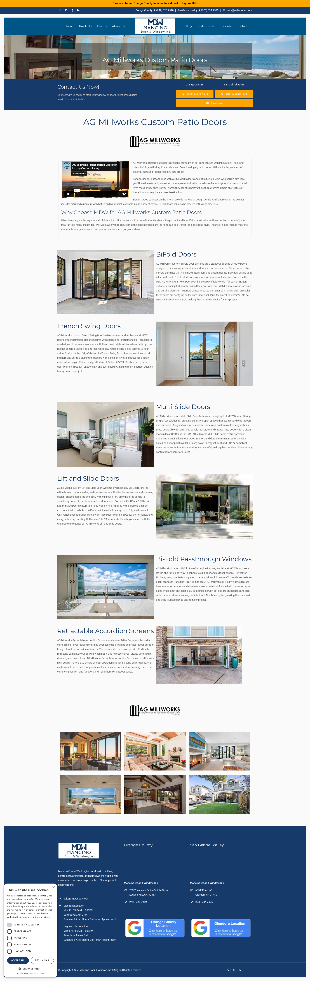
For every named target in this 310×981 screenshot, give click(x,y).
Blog (115, 970)
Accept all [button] (18, 960)
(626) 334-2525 (210, 10)
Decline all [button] (42, 960)
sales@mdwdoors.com (239, 10)
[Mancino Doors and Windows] (155, 26)
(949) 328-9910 (165, 10)
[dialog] (30, 930)
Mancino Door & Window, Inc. (95, 970)
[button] (30, 968)
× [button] (53, 887)
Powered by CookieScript (30, 973)
